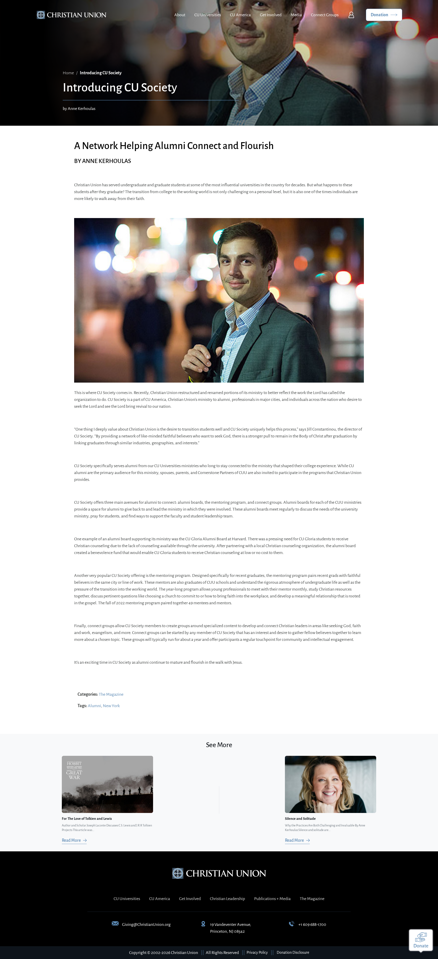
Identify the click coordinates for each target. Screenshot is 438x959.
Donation (379, 15)
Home (68, 73)
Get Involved (271, 15)
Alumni (94, 705)
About (179, 15)
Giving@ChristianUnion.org (146, 924)
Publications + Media (272, 898)
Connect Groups (325, 15)
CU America (240, 15)
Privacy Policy (257, 953)
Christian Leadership (227, 898)
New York (111, 705)
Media (296, 15)
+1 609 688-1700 (312, 924)
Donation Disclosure (293, 953)
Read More (71, 840)
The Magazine (111, 694)
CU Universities (207, 15)
